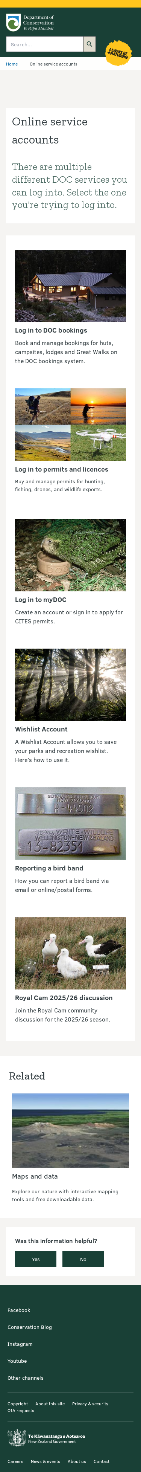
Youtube (17, 1360)
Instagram (20, 1343)
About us (77, 1461)
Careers (15, 1461)
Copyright (18, 1403)
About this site (50, 1403)
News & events (45, 1461)
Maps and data (35, 1175)
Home (12, 64)
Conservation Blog (30, 1326)
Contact (101, 1461)
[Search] (89, 44)
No (83, 1259)
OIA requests (21, 1410)
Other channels (26, 1377)
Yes (36, 1259)
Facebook (19, 1309)
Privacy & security (90, 1403)
